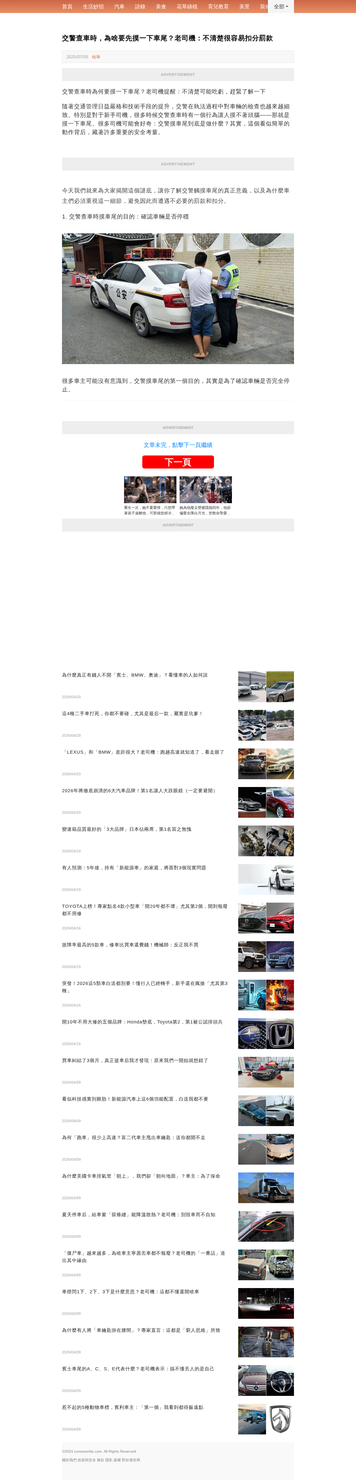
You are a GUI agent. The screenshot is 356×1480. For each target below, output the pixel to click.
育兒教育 (218, 6)
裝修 (265, 6)
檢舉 (96, 57)
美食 (161, 6)
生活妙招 (93, 6)
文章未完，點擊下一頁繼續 (178, 445)
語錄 (140, 6)
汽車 (119, 6)
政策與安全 (87, 1460)
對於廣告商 (131, 1460)
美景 (244, 6)
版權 (117, 1460)
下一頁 (178, 462)
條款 (100, 1460)
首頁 (67, 6)
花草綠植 (187, 6)
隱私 (109, 1460)
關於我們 (69, 1460)
